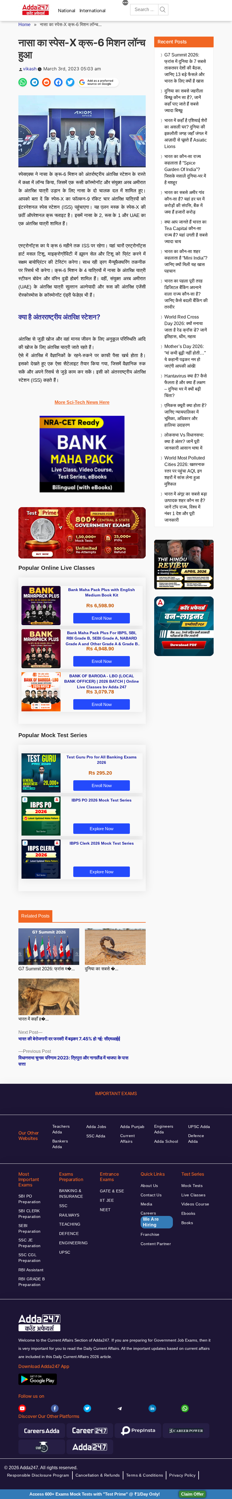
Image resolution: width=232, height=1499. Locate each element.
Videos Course (195, 1204)
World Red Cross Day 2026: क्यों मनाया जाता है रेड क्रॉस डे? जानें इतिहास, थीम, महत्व (185, 327)
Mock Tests (192, 1185)
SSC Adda (95, 1136)
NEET (105, 1209)
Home (24, 24)
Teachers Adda (61, 1129)
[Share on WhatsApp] (22, 82)
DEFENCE (69, 1233)
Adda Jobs (96, 1126)
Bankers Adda (60, 1144)
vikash (29, 68)
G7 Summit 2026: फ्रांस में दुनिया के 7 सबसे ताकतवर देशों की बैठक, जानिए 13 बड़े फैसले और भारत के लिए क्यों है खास (185, 67)
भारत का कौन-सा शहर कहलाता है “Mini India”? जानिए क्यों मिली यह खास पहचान (185, 261)
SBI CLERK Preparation (29, 1214)
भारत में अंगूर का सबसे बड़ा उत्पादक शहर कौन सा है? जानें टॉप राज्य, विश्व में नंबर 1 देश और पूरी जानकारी (185, 507)
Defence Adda (196, 1138)
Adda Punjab (132, 1126)
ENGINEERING (73, 1243)
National (66, 10)
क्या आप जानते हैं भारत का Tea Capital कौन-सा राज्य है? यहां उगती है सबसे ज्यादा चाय (186, 232)
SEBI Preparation (29, 1228)
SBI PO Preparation (29, 1199)
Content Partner (156, 1243)
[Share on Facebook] (58, 82)
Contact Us (151, 1195)
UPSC (64, 1252)
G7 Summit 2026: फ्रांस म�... (46, 968)
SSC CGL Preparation (29, 1258)
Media (146, 1204)
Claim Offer (192, 1494)
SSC (63, 1205)
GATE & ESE (112, 1191)
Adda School (166, 1141)
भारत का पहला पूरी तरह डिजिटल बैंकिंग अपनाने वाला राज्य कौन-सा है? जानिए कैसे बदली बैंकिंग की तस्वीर (186, 294)
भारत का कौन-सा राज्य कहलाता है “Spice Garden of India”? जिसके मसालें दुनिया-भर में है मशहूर (185, 169)
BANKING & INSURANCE (71, 1193)
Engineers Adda (163, 1129)
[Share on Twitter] (70, 82)
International (93, 10)
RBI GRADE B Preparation (31, 1282)
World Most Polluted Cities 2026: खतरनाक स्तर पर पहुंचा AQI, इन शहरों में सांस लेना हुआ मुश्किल (184, 471)
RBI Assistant (30, 1270)
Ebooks (188, 1213)
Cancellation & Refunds (98, 1475)
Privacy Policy (182, 1475)
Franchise (150, 1234)
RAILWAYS (69, 1215)
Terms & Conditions (144, 1475)
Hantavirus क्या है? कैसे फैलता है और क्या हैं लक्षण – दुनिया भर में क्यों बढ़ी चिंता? (185, 386)
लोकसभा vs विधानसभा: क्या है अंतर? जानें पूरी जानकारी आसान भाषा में (184, 441)
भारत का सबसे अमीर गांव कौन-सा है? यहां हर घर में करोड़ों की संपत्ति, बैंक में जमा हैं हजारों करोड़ (184, 202)
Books (187, 1222)
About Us (149, 1185)
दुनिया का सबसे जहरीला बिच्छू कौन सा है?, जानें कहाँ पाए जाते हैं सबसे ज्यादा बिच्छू (183, 100)
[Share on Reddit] (46, 82)
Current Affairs (127, 1138)
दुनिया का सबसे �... (101, 968)
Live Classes (193, 1195)
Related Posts (35, 916)
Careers (150, 1219)
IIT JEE (107, 1200)
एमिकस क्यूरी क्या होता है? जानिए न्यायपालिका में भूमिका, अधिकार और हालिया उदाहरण (185, 415)
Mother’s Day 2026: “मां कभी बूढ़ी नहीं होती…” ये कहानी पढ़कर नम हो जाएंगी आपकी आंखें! (185, 356)
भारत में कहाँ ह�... (33, 1019)
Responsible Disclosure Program (38, 1475)
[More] (125, 3)
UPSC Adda (199, 1126)
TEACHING (69, 1224)
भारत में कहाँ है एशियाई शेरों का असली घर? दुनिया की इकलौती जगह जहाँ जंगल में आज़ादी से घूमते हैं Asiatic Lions (185, 133)
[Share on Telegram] (34, 82)
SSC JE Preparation (29, 1243)
